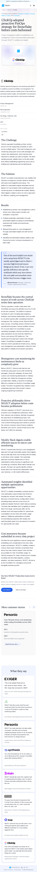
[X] (24, 867)
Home (3, 9)
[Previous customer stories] (30, 607)
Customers (9, 9)
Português (16, 15)
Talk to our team (21, 590)
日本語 (8, 15)
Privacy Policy (17, 869)
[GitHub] (27, 867)
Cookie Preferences (27, 869)
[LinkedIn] (22, 867)
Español (26, 13)
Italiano (3, 15)
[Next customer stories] (34, 607)
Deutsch (21, 13)
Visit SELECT (7, 590)
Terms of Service (8, 869)
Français (32, 13)
